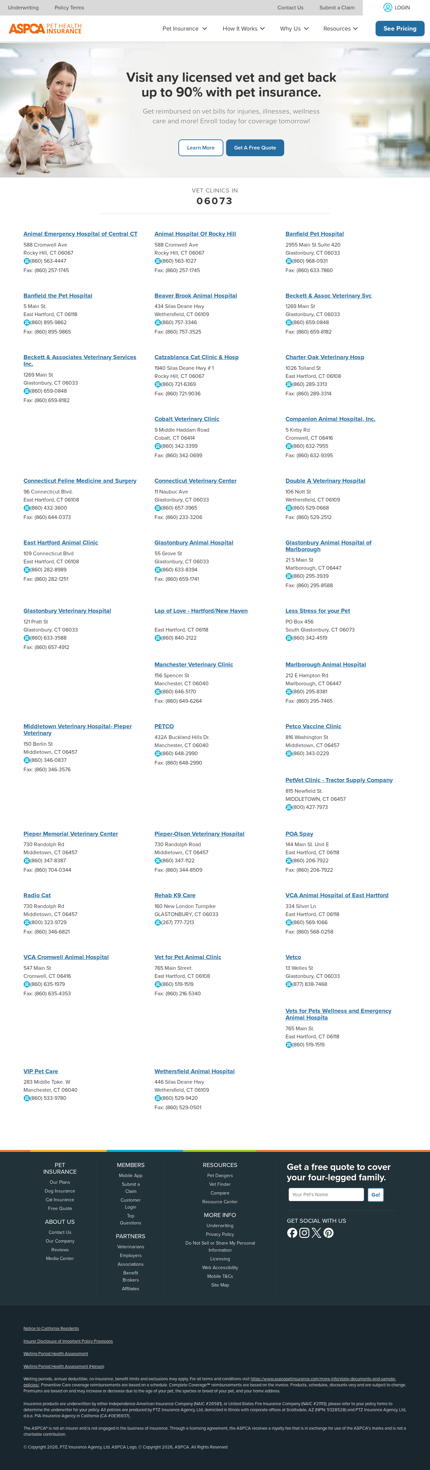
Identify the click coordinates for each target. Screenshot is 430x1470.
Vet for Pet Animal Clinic (188, 957)
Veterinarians (130, 1247)
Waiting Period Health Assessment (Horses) (64, 1366)
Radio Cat (37, 895)
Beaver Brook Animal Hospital (196, 295)
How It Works (240, 28)
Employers (131, 1255)
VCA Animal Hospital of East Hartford (337, 895)
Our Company (60, 1241)
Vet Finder (220, 1184)
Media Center (60, 1258)
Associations (131, 1264)
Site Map (220, 1285)
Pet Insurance (181, 28)
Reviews (60, 1250)
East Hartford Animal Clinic (61, 542)
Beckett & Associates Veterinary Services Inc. (80, 360)
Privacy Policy (220, 1234)
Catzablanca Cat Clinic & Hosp (197, 357)
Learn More (201, 148)
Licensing (220, 1259)
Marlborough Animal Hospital (326, 664)
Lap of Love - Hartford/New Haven (201, 610)
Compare (220, 1193)
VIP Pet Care (41, 1071)
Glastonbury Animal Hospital (194, 542)
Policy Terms (69, 7)
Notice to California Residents (51, 1328)
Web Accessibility (220, 1267)
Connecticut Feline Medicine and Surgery (80, 480)
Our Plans (60, 1182)
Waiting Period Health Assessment (56, 1353)
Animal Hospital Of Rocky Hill (195, 233)
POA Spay (299, 833)
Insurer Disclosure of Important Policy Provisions (68, 1341)
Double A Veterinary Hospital (326, 480)
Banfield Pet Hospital (315, 233)
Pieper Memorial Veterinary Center (71, 833)
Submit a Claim (337, 7)
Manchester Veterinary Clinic (194, 664)
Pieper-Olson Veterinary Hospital (200, 833)
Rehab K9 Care (175, 895)
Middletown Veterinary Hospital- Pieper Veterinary (78, 730)
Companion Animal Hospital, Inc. (331, 419)
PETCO (164, 726)
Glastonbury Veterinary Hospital (67, 610)
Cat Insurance (60, 1200)
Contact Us (290, 7)
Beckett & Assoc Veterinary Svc (329, 295)
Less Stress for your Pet (318, 610)
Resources (337, 28)
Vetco (293, 957)
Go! (376, 1195)
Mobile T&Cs (220, 1276)
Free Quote (60, 1208)
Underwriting (23, 7)
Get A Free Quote (255, 148)
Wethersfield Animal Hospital (195, 1071)
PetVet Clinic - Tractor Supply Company (339, 780)
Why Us (290, 28)
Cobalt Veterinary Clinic (187, 419)
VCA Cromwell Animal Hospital (66, 957)
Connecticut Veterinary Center (195, 480)
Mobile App (130, 1175)
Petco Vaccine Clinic (313, 726)
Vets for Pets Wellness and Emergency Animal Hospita (338, 1014)
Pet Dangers (220, 1175)
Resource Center (220, 1202)
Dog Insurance (60, 1191)
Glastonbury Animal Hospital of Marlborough (329, 546)
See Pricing (400, 28)
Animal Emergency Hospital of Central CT (80, 233)
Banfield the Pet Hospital (58, 295)
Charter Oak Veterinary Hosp (325, 357)
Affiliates (130, 1289)
